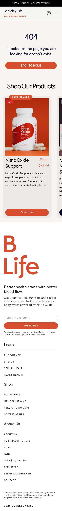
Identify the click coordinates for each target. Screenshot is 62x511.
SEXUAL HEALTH (14, 368)
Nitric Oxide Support (27, 163)
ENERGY (9, 361)
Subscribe (31, 325)
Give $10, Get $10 (15, 460)
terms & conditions (18, 473)
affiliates (11, 467)
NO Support (12, 394)
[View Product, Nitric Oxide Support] (27, 127)
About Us (10, 434)
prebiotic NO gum (16, 407)
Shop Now (27, 212)
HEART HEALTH (13, 374)
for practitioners (17, 440)
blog (7, 447)
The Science (12, 355)
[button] (49, 13)
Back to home (31, 65)
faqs (7, 454)
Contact (10, 480)
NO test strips (14, 414)
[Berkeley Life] (21, 257)
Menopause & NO (15, 401)
